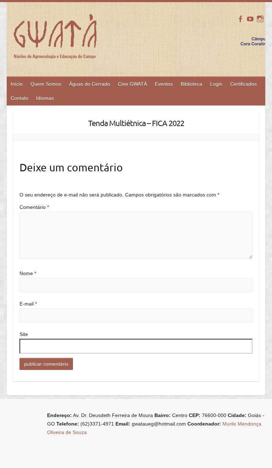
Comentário (34, 207)
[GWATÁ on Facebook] (240, 19)
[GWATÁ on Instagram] (260, 19)
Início (17, 84)
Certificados (243, 84)
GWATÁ (56, 36)
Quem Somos (45, 84)
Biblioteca (191, 84)
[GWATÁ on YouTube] (250, 19)
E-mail (28, 304)
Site (23, 334)
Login (216, 84)
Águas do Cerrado (89, 84)
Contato (19, 98)
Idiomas (45, 98)
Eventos (164, 84)
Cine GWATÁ (132, 84)
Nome (27, 273)
